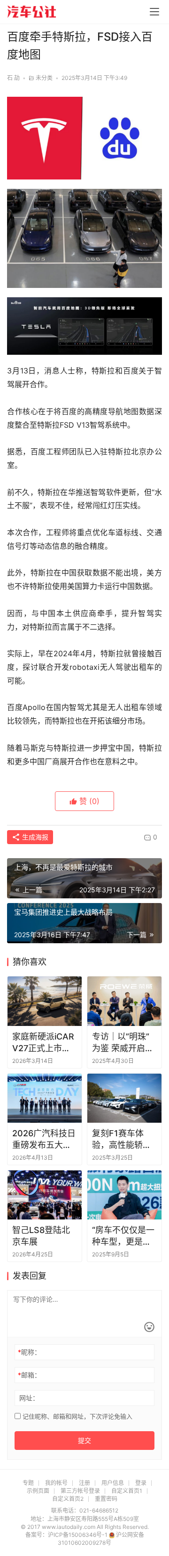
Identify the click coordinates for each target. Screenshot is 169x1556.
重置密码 (106, 1498)
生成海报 (34, 837)
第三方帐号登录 (80, 1490)
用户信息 (112, 1482)
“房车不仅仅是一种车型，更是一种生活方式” (123, 1236)
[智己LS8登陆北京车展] (45, 1194)
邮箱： (29, 1375)
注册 (84, 1482)
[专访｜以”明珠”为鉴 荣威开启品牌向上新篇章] (124, 1000)
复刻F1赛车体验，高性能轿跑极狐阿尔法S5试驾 (123, 1139)
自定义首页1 (126, 1490)
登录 (140, 1482)
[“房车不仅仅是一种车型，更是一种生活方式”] (124, 1194)
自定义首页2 (68, 1498)
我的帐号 (56, 1482)
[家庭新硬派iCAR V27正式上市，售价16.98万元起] (45, 1000)
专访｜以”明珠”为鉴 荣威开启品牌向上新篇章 (123, 1043)
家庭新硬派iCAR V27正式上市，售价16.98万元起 (44, 1043)
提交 (84, 1440)
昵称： (29, 1352)
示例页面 (38, 1490)
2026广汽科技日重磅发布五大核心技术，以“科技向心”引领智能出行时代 (44, 1139)
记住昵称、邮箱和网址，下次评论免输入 (76, 1416)
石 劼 (13, 77)
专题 (28, 1482)
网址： (29, 1398)
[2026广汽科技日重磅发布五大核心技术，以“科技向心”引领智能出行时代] (45, 1098)
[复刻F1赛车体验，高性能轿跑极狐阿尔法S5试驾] (124, 1098)
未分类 (44, 77)
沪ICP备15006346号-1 (78, 1534)
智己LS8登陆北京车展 (41, 1236)
